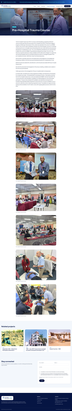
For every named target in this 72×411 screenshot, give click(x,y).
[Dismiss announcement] (70, 2)
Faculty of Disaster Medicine (42, 398)
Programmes (39, 400)
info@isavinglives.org (59, 404)
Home (35, 6)
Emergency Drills (59, 6)
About (38, 6)
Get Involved (67, 6)
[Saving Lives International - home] (6, 6)
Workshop (43, 6)
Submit (42, 380)
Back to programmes (17, 24)
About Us (39, 401)
